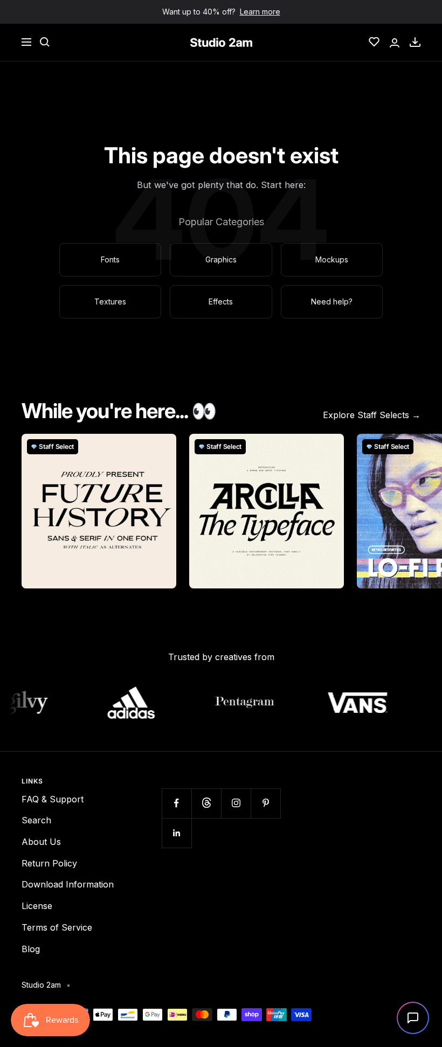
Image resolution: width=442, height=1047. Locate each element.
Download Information (68, 884)
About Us (41, 841)
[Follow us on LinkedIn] (176, 833)
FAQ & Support (53, 799)
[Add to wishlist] (162, 447)
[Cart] (415, 42)
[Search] (45, 42)
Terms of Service (57, 927)
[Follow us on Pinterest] (265, 803)
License (37, 905)
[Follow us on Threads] (206, 803)
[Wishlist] (374, 42)
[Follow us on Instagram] (236, 803)
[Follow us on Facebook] (176, 803)
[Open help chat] (413, 1018)
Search (36, 820)
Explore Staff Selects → (371, 415)
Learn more (260, 11)
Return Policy (49, 863)
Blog (31, 949)
